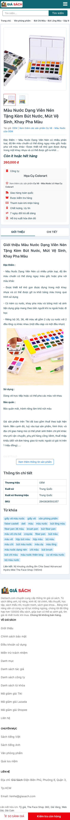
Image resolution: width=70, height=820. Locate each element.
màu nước (41, 523)
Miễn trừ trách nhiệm (14, 652)
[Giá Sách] (18, 590)
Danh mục (7, 661)
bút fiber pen (48, 528)
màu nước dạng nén (16, 549)
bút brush (47, 549)
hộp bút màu (23, 539)
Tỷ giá (22, 807)
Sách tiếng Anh (10, 745)
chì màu (34, 549)
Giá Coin (9, 810)
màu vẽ (9, 539)
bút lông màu (57, 523)
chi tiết (52, 231)
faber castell (11, 523)
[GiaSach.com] (16, 4)
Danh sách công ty (13, 677)
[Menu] (65, 3)
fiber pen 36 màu (14, 528)
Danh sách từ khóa (13, 685)
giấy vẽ (32, 518)
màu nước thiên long (32, 554)
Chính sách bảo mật (14, 636)
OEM (14, 128)
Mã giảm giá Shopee (14, 710)
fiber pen (40, 533)
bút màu (53, 533)
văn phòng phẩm (48, 518)
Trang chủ (6, 20)
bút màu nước (24, 544)
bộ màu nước (12, 559)
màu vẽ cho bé (13, 533)
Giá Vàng (55, 807)
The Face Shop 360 (38, 807)
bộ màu (50, 539)
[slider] (9, 100)
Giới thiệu (18, 231)
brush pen (32, 528)
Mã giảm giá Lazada (14, 701)
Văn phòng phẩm (22, 20)
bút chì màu (11, 554)
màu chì (9, 544)
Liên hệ (5, 718)
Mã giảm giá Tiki (11, 693)
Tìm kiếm (58, 13)
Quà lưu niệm (9, 761)
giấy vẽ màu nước (14, 518)
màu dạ (39, 544)
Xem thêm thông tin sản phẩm (35, 461)
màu (30, 523)
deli (23, 523)
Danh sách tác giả (12, 669)
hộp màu (38, 539)
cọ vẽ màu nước (55, 554)
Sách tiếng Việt (10, 736)
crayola (28, 533)
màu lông (51, 544)
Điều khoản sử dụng (14, 644)
